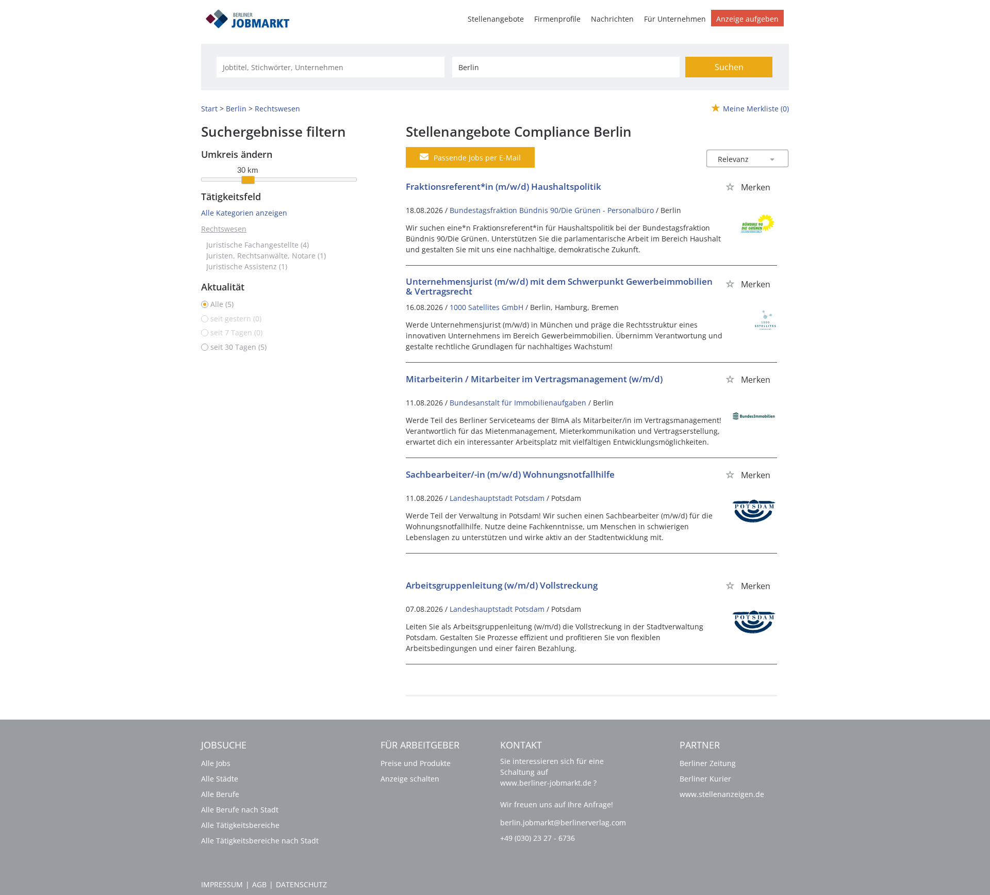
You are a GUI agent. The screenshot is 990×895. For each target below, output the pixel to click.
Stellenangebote (496, 19)
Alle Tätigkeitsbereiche (240, 825)
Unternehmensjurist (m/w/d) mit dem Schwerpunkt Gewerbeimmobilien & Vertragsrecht (559, 286)
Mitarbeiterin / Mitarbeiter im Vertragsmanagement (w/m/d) (534, 379)
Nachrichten (612, 19)
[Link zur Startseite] (251, 17)
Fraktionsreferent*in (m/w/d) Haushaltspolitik (503, 186)
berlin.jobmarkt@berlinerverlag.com (563, 822)
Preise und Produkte (416, 763)
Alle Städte (219, 779)
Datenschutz (301, 884)
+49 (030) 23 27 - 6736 (537, 838)
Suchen (729, 67)
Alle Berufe (220, 794)
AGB (259, 884)
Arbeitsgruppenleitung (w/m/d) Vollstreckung (502, 585)
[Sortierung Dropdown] (772, 159)
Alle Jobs (215, 763)
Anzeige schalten (410, 779)
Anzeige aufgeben (747, 19)
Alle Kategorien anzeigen (244, 213)
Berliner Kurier (705, 779)
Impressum (222, 884)
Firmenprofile (557, 19)
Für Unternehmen (675, 19)
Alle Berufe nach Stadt (239, 810)
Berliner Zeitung (708, 763)
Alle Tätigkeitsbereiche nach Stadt (260, 840)
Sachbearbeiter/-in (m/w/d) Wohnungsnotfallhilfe (510, 474)
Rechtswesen (223, 229)
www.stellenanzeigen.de (722, 794)
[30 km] (248, 180)
